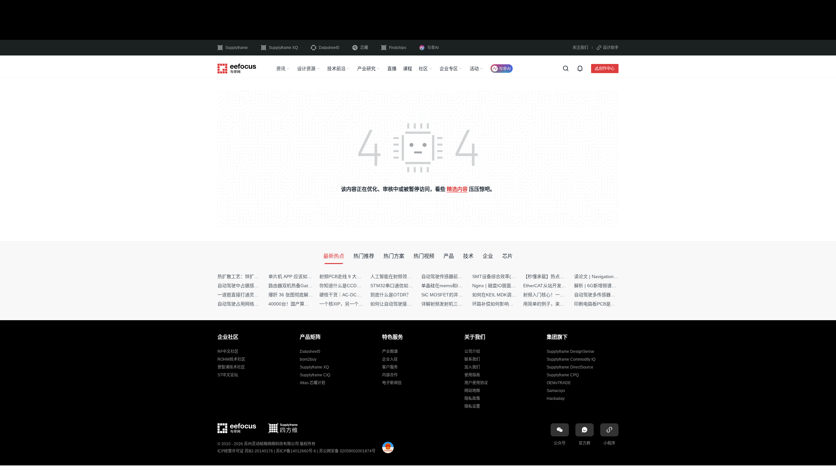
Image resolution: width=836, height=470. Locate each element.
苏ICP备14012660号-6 (296, 451)
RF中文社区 (227, 351)
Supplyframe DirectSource (570, 367)
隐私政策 (472, 398)
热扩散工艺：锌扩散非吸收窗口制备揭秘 (258, 276)
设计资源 (306, 68)
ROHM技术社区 (231, 359)
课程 (407, 68)
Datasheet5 (329, 47)
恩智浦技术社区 (231, 367)
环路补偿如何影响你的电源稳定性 (506, 303)
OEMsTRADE (559, 383)
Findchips (397, 47)
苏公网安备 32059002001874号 (347, 451)
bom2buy (308, 359)
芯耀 (364, 47)
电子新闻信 (392, 383)
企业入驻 (390, 359)
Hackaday (556, 398)
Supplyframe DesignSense (570, 351)
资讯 (280, 68)
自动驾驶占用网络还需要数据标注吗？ (256, 303)
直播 (391, 68)
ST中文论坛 (227, 375)
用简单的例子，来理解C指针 (552, 303)
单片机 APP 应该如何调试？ (297, 276)
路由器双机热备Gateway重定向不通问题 (309, 285)
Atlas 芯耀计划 (312, 383)
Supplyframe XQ (283, 47)
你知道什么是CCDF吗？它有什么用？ (357, 285)
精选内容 (457, 189)
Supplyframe (236, 47)
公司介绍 (472, 351)
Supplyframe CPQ (563, 375)
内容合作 (390, 375)
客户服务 (390, 367)
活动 (474, 68)
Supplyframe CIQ (315, 375)
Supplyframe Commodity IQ (571, 359)
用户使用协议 (476, 383)
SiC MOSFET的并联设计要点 (451, 294)
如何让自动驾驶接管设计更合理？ (404, 303)
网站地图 (472, 390)
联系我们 (472, 359)
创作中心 (607, 68)
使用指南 (472, 375)
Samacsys (556, 390)
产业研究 (366, 68)
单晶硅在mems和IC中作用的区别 (455, 285)
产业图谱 (390, 351)
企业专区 (449, 68)
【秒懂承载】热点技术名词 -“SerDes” (561, 276)
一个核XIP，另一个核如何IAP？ (351, 303)
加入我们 (472, 367)
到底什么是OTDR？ (390, 294)
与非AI (433, 47)
